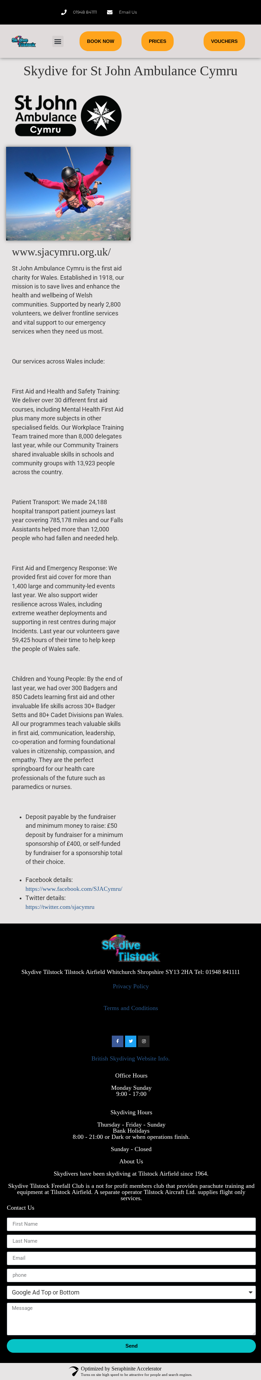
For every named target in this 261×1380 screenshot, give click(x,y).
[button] (58, 41)
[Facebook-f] (117, 1041)
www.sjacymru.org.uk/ (61, 252)
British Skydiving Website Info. (130, 1058)
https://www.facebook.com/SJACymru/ (73, 888)
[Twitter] (131, 1041)
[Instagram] (144, 1041)
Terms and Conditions (131, 1008)
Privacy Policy (131, 986)
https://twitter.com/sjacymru (59, 906)
